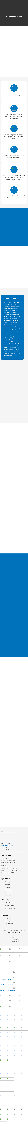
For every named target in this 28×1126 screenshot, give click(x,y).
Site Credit (17, 932)
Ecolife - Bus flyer (6, 979)
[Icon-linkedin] (16, 848)
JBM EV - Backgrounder (8, 990)
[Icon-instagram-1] (11, 848)
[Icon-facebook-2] (3, 848)
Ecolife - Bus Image (6, 984)
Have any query (5, 843)
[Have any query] (3, 840)
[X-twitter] (7, 848)
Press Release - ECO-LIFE (9, 974)
